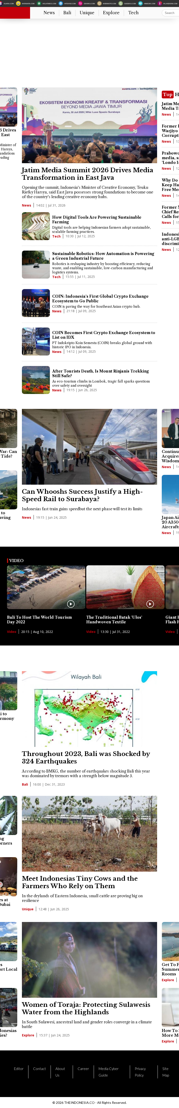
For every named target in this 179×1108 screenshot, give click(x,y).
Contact (39, 1069)
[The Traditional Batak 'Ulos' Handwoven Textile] (125, 607)
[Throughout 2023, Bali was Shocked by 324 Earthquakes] (89, 745)
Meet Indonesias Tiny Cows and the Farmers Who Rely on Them (80, 882)
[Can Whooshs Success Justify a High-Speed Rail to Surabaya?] (89, 483)
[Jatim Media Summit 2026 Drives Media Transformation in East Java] (89, 161)
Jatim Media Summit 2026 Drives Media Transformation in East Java (87, 173)
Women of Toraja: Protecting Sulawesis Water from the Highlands (86, 1008)
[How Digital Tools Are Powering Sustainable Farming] (36, 226)
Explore (111, 12)
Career (83, 1069)
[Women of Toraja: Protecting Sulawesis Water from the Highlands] (89, 996)
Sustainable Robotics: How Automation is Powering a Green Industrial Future (103, 256)
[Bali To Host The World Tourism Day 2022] (46, 607)
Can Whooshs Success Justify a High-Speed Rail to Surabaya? (82, 495)
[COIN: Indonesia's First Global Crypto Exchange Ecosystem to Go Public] (36, 303)
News (49, 12)
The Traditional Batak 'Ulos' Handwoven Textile (114, 619)
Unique (87, 12)
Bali (67, 12)
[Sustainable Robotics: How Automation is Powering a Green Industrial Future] (36, 265)
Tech (133, 12)
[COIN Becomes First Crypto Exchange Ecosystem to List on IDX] (36, 342)
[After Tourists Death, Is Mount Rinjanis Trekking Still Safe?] (36, 380)
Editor (19, 1069)
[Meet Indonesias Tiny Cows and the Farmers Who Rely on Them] (89, 870)
